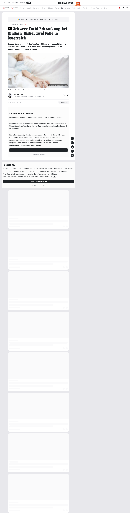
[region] (65, 8)
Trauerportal (14, 2)
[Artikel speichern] (72, 147)
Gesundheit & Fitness (16, 24)
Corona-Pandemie (64, 102)
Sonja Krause (18, 94)
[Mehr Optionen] (72, 155)
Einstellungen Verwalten (38, 154)
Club (4, 2)
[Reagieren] (72, 138)
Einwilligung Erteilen (38, 150)
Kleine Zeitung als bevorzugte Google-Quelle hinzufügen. (40, 19)
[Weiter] (110, 8)
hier (39, 145)
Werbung (22, 2)
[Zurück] (21, 8)
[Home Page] (65, 3)
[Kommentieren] (72, 142)
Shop (8, 2)
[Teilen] (72, 151)
